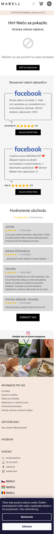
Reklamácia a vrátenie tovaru (14, 402)
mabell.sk (10, 467)
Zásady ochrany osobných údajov (17, 410)
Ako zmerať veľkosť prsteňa (14, 427)
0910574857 (12, 462)
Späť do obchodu (28, 67)
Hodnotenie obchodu (28, 210)
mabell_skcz (11, 471)
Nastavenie (27, 516)
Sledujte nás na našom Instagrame (28, 337)
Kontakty (5, 391)
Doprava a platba (9, 395)
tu (37, 509)
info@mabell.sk (13, 458)
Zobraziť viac (28, 317)
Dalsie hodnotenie (28, 132)
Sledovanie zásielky (10, 398)
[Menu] (49, 4)
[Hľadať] (34, 4)
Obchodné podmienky (11, 406)
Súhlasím (27, 526)
